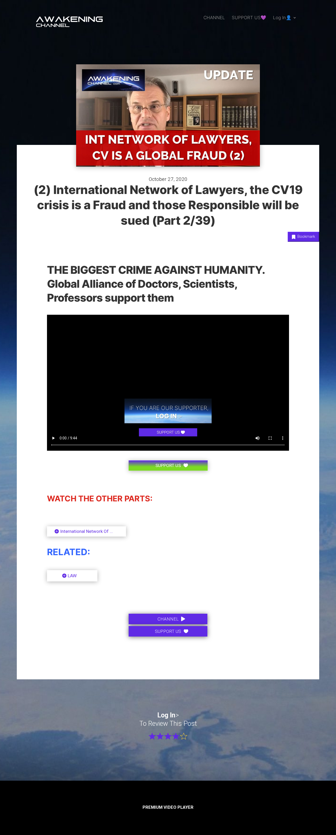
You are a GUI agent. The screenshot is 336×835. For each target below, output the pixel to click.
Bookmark (305, 236)
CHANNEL (214, 18)
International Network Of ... (86, 531)
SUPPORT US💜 (249, 18)
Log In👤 (282, 18)
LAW (72, 575)
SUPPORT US (168, 465)
